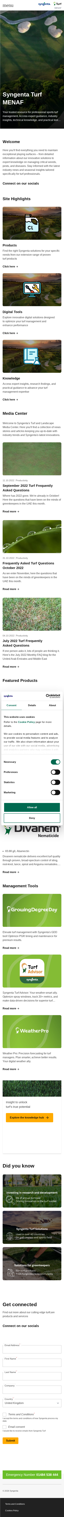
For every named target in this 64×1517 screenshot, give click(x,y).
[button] (10, 267)
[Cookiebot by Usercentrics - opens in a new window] (46, 696)
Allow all (32, 807)
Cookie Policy (26, 722)
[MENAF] (49, 4)
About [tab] (52, 705)
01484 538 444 (47, 1474)
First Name (11, 1358)
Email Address (12, 1344)
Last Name (11, 1371)
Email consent (16, 1426)
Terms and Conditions (21, 1414)
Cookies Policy (12, 1510)
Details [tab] (32, 705)
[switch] (55, 772)
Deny (32, 818)
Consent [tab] (11, 705)
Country (9, 1398)
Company (10, 1385)
